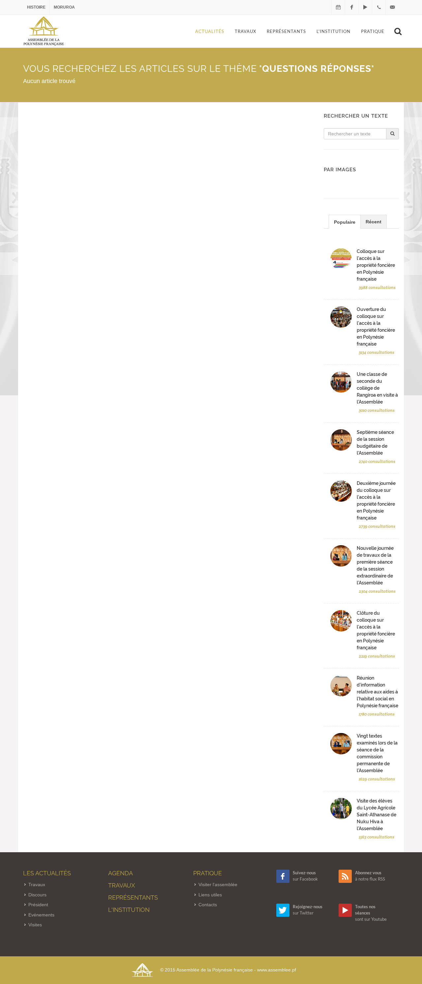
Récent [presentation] (373, 221)
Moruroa (64, 7)
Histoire (36, 7)
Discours (37, 894)
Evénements (41, 914)
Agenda (120, 873)
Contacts (207, 904)
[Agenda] (338, 7)
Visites (35, 924)
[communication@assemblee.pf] (392, 7)
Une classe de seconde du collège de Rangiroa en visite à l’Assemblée (377, 388)
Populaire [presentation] (344, 222)
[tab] (345, 221)
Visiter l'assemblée (217, 884)
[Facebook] (351, 7)
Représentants (133, 897)
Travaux (36, 884)
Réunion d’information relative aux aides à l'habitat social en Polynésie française (377, 691)
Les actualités (47, 873)
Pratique (207, 873)
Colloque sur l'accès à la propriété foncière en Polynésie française (376, 265)
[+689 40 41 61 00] (378, 7)
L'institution (129, 909)
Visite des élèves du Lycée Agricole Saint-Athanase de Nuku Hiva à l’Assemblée (376, 814)
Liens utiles (210, 894)
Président (38, 904)
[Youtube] (365, 7)
